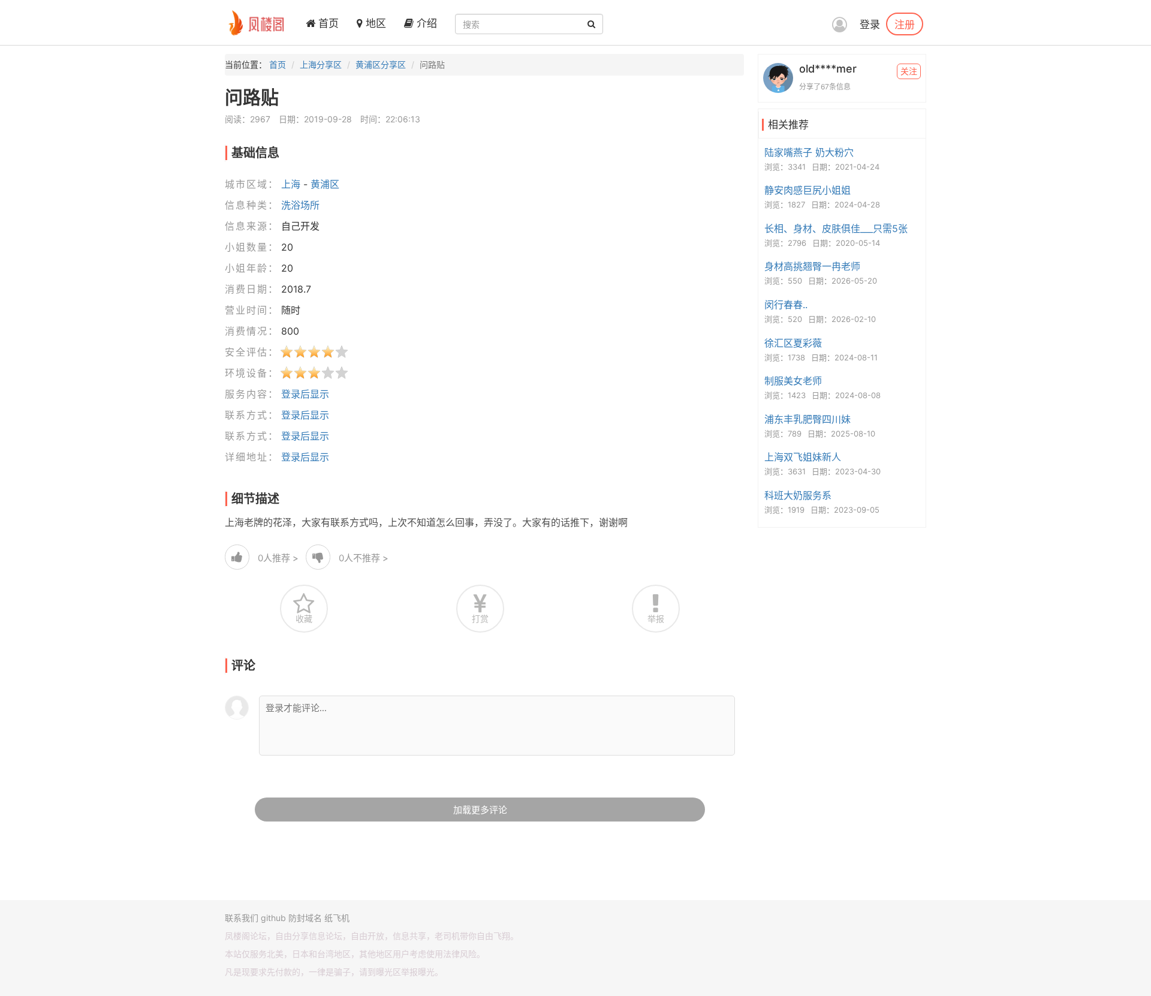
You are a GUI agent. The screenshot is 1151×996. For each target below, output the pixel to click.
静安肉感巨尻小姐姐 (807, 190)
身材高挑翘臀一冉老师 (812, 266)
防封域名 (305, 918)
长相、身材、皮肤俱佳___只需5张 (836, 228)
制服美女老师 (793, 381)
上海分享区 (321, 64)
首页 (327, 23)
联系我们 (241, 918)
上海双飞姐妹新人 (802, 457)
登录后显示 (305, 394)
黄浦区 (325, 184)
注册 (904, 24)
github (273, 918)
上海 (290, 184)
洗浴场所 (300, 205)
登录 (870, 25)
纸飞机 (336, 918)
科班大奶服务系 (797, 495)
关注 (908, 71)
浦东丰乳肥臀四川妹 (807, 419)
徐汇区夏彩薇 (793, 343)
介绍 (425, 23)
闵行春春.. (785, 305)
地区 (374, 23)
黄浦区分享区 (380, 64)
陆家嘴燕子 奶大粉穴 (809, 152)
